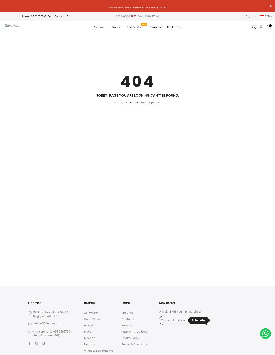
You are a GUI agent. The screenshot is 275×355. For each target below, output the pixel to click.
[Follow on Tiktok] (44, 343)
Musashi (89, 325)
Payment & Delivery (134, 331)
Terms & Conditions (135, 344)
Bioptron (89, 344)
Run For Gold (136, 27)
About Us (127, 313)
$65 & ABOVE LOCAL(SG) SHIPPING (137, 16)
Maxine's (89, 338)
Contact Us (129, 319)
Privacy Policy (130, 338)
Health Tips (174, 27)
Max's (87, 331)
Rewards (155, 27)
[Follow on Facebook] (29, 343)
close (4, 5)
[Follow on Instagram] (37, 343)
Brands (116, 27)
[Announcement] (137, 6)
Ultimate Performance (99, 351)
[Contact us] (265, 333)
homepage (150, 102)
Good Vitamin (93, 319)
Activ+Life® (91, 313)
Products (99, 27)
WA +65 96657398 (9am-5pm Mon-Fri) (47, 16)
